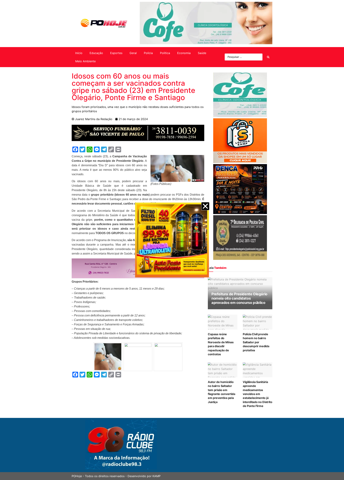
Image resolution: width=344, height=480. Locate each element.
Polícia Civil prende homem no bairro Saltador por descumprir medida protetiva (256, 342)
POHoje (77, 476)
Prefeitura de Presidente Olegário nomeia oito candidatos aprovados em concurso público (239, 298)
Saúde (202, 53)
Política (165, 53)
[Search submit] (268, 57)
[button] (205, 206)
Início (78, 53)
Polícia (148, 53)
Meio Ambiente (85, 61)
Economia (184, 53)
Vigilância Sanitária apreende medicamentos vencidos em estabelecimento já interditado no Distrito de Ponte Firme (257, 394)
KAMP (156, 476)
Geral (133, 53)
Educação (96, 53)
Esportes (116, 53)
